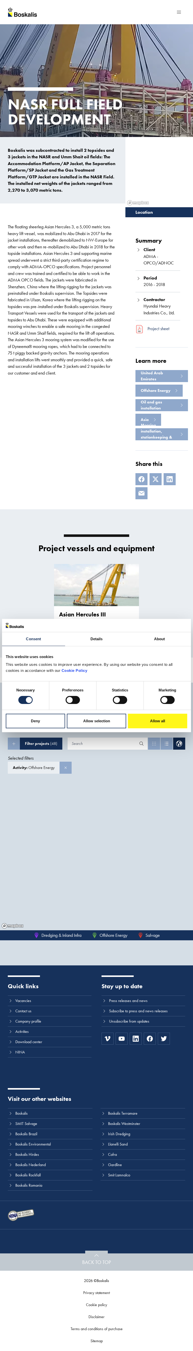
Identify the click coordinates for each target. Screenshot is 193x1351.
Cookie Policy (74, 670)
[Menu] (179, 12)
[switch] (73, 700)
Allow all (157, 721)
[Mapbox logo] (13, 926)
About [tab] (159, 639)
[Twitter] (164, 1039)
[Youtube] (122, 1039)
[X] (156, 479)
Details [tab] (96, 639)
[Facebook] (141, 479)
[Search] (141, 744)
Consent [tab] (33, 639)
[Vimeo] (108, 1039)
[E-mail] (141, 493)
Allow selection (96, 721)
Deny (35, 721)
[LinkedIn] (170, 479)
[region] (96, 857)
